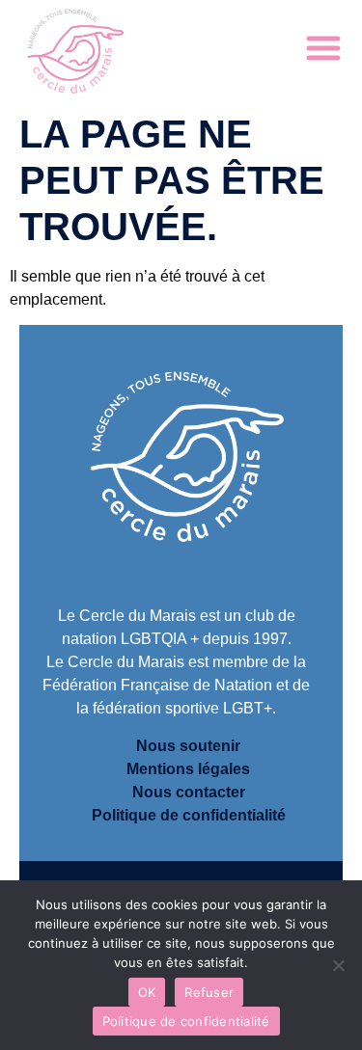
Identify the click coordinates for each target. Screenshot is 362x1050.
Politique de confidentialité (189, 815)
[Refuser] (338, 965)
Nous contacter (188, 792)
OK (147, 992)
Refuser (209, 992)
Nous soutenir (188, 746)
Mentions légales (188, 769)
